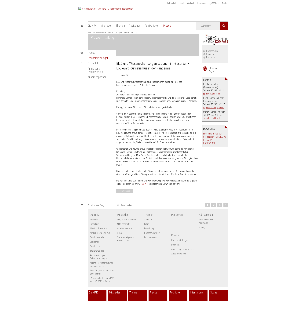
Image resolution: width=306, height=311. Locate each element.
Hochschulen (212, 51)
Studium (210, 54)
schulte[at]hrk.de (213, 118)
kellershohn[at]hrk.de (215, 107)
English (225, 3)
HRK (89, 32)
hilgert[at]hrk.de (213, 93)
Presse (91, 52)
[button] (82, 63)
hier (146, 184)
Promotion (211, 57)
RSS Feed (215, 3)
